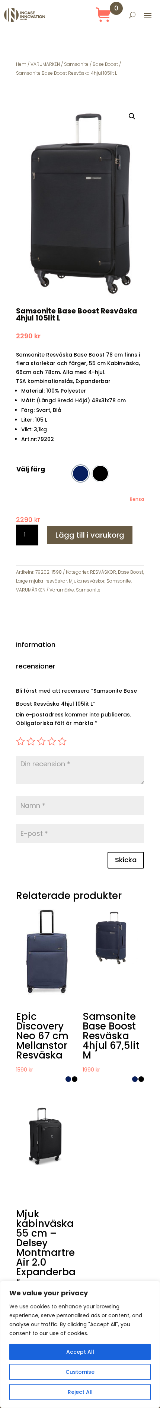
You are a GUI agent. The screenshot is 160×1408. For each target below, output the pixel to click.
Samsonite (76, 64)
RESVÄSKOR (103, 572)
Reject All (80, 1392)
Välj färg (30, 469)
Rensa (137, 499)
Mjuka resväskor (87, 581)
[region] (80, 1344)
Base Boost (105, 64)
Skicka (126, 859)
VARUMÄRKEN (45, 64)
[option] (80, 473)
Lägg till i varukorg (89, 535)
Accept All (80, 1352)
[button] (132, 116)
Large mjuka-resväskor (41, 581)
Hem (21, 64)
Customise (80, 1372)
